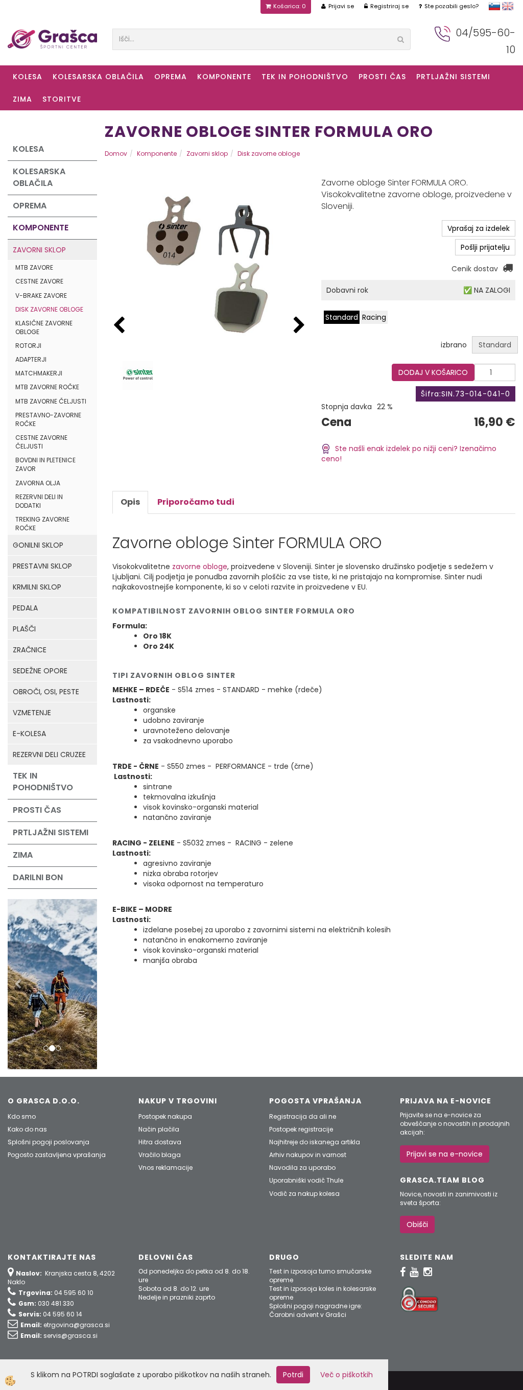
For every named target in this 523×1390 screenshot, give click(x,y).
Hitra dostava (159, 1142)
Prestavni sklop (42, 566)
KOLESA (27, 77)
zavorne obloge (199, 566)
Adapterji (30, 359)
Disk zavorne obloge (49, 309)
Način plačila (158, 1129)
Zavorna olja (37, 483)
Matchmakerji (38, 373)
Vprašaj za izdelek (478, 228)
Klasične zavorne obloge (44, 327)
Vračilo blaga (159, 1154)
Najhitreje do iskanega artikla (314, 1142)
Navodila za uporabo (302, 1167)
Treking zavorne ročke (42, 523)
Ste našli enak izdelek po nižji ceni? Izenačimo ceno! (408, 453)
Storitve (61, 99)
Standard (341, 317)
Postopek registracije (301, 1129)
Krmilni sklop (37, 587)
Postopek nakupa (165, 1116)
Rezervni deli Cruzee (49, 754)
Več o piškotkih (346, 1375)
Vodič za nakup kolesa (304, 1193)
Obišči (417, 1224)
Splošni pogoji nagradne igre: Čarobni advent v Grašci (315, 1310)
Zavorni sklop (39, 250)
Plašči (24, 629)
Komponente (224, 77)
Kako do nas (27, 1129)
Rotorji (28, 345)
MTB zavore (34, 267)
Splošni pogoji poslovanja (48, 1142)
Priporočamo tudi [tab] (195, 502)
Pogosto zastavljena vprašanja (57, 1154)
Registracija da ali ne (302, 1116)
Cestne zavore (39, 281)
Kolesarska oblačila (98, 77)
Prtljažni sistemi (453, 77)
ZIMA (22, 99)
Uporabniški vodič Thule (306, 1180)
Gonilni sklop (38, 545)
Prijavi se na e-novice (445, 1154)
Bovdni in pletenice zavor (45, 464)
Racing (374, 317)
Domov (116, 153)
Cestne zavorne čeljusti (41, 442)
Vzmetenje (32, 713)
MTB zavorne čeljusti (50, 401)
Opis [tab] (130, 502)
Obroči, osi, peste (46, 692)
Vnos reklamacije (165, 1167)
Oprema (170, 77)
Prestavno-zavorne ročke (48, 419)
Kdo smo (22, 1116)
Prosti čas (382, 77)
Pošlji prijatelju (485, 247)
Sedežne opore (40, 671)
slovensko (494, 6)
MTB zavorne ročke (47, 387)
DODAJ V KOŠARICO (433, 372)
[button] (299, 326)
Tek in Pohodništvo (305, 77)
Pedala (25, 608)
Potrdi (293, 1375)
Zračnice (29, 650)
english (507, 6)
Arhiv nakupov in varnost (307, 1154)
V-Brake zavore (41, 295)
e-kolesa (29, 733)
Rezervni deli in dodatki (39, 501)
